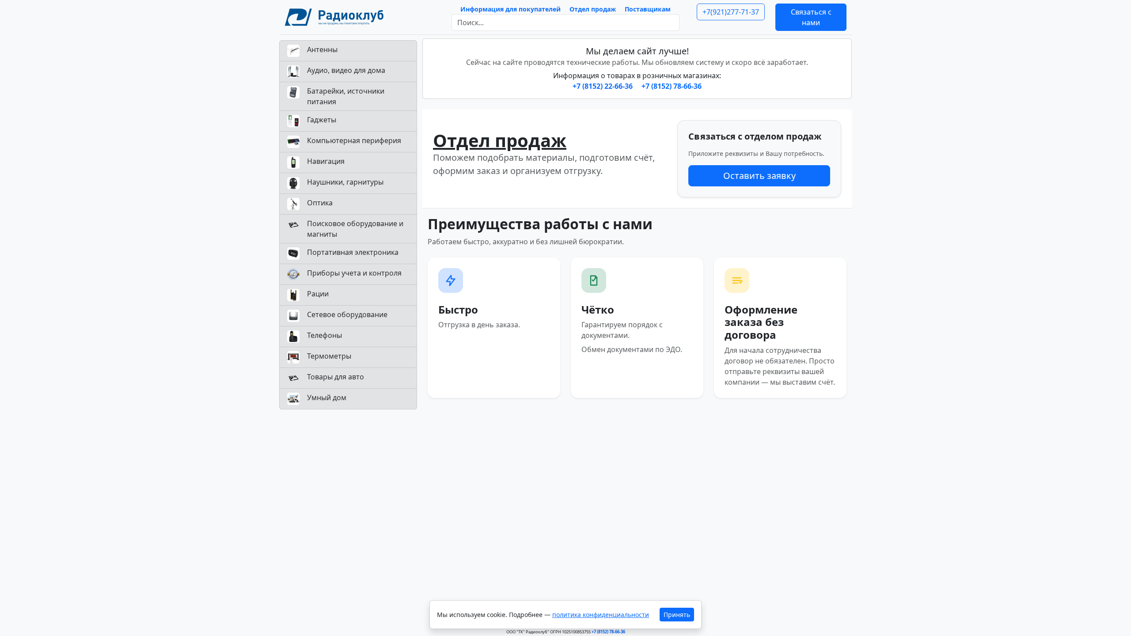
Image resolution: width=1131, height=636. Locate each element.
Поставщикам (648, 9)
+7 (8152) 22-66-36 (603, 86)
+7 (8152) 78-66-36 (671, 86)
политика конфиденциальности (600, 614)
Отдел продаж (592, 9)
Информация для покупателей (510, 9)
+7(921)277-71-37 (730, 12)
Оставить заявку (759, 176)
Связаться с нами (811, 17)
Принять (677, 614)
